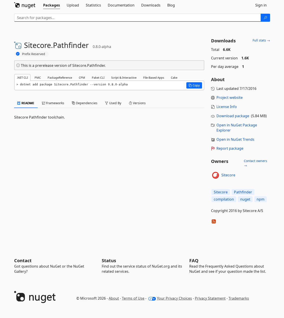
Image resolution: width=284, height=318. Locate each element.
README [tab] (27, 103)
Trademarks (239, 298)
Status (109, 260)
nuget (245, 199)
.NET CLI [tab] (22, 78)
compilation (224, 199)
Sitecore (228, 175)
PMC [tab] (38, 78)
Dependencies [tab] (86, 103)
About (114, 298)
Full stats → (261, 40)
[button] (194, 85)
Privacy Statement (210, 298)
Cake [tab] (174, 78)
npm (260, 199)
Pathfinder (243, 192)
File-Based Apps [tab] (153, 78)
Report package (229, 148)
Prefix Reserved (33, 54)
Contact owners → (255, 163)
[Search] (265, 18)
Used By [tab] (114, 103)
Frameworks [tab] (54, 103)
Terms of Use (133, 298)
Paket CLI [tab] (98, 78)
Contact (23, 260)
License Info (226, 106)
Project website (229, 97)
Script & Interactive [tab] (123, 78)
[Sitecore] (215, 175)
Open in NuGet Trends (235, 139)
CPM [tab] (82, 78)
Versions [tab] (139, 103)
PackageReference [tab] (60, 78)
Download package (232, 115)
